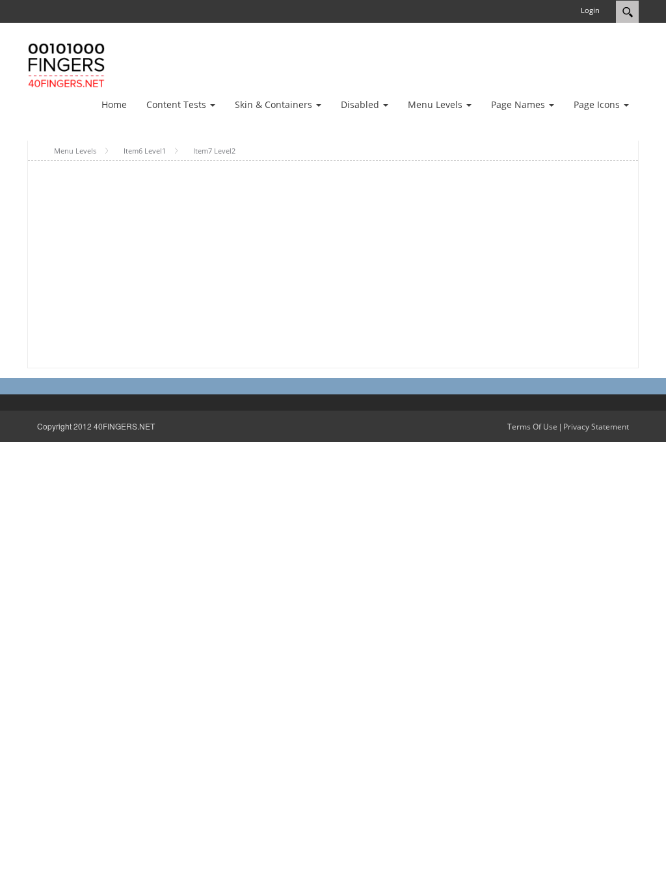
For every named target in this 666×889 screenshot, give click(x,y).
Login (590, 10)
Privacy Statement (596, 426)
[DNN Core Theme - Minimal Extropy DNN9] (66, 64)
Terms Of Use (532, 426)
